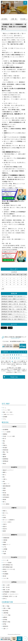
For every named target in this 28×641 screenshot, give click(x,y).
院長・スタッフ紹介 (7, 412)
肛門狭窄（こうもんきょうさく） (11, 594)
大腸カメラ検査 (6, 608)
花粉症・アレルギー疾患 (9, 436)
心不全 (4, 547)
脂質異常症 (5, 459)
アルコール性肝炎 (7, 522)
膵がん (4, 474)
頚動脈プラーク (6, 544)
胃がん (4, 501)
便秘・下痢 (5, 452)
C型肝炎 (5, 524)
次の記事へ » (23, 19)
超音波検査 (5, 610)
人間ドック (5, 628)
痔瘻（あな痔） (6, 589)
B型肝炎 (5, 526)
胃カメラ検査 (6, 606)
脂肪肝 (4, 531)
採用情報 (5, 416)
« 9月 (2, 288)
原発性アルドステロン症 (9, 569)
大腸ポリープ (6, 483)
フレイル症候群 (6, 432)
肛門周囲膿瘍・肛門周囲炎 (9, 592)
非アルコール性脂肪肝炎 (9, 519)
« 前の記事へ (4, 19)
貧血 (4, 441)
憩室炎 (4, 490)
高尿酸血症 (5, 461)
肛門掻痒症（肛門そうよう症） (10, 596)
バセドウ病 (5, 578)
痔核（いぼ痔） (6, 585)
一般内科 (14, 426)
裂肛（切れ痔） (6, 587)
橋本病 (4, 576)
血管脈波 (5, 617)
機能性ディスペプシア (8, 470)
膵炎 (4, 477)
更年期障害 (5, 429)
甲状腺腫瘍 (5, 574)
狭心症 (4, 551)
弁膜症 (4, 542)
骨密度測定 (5, 626)
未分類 (10, 328)
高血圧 (4, 463)
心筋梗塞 (5, 549)
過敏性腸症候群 (6, 486)
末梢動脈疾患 (6, 537)
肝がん (4, 515)
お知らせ (4, 328)
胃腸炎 (4, 454)
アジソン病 (5, 560)
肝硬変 (4, 517)
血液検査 (5, 619)
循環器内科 (14, 535)
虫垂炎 (4, 488)
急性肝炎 (5, 528)
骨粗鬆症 (5, 434)
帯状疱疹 (5, 447)
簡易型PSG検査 (6, 621)
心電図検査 (5, 612)
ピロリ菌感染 (6, 504)
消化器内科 (14, 467)
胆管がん (5, 510)
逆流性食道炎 (6, 497)
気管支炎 (5, 445)
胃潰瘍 (4, 499)
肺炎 (4, 443)
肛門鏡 (4, 624)
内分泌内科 (14, 557)
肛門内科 (14, 582)
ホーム (4, 407)
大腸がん (5, 479)
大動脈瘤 (5, 540)
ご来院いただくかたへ (8, 414)
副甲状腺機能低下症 (7, 565)
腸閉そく (5, 472)
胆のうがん (5, 513)
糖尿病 (4, 456)
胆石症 (4, 492)
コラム (4, 419)
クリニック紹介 (6, 410)
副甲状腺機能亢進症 (7, 567)
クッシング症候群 (7, 562)
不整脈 (4, 553)
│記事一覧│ (14, 19)
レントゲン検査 (6, 615)
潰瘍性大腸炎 (6, 495)
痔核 (4, 481)
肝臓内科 (14, 508)
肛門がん (5, 598)
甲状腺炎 (5, 571)
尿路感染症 (5, 450)
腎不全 (4, 438)
